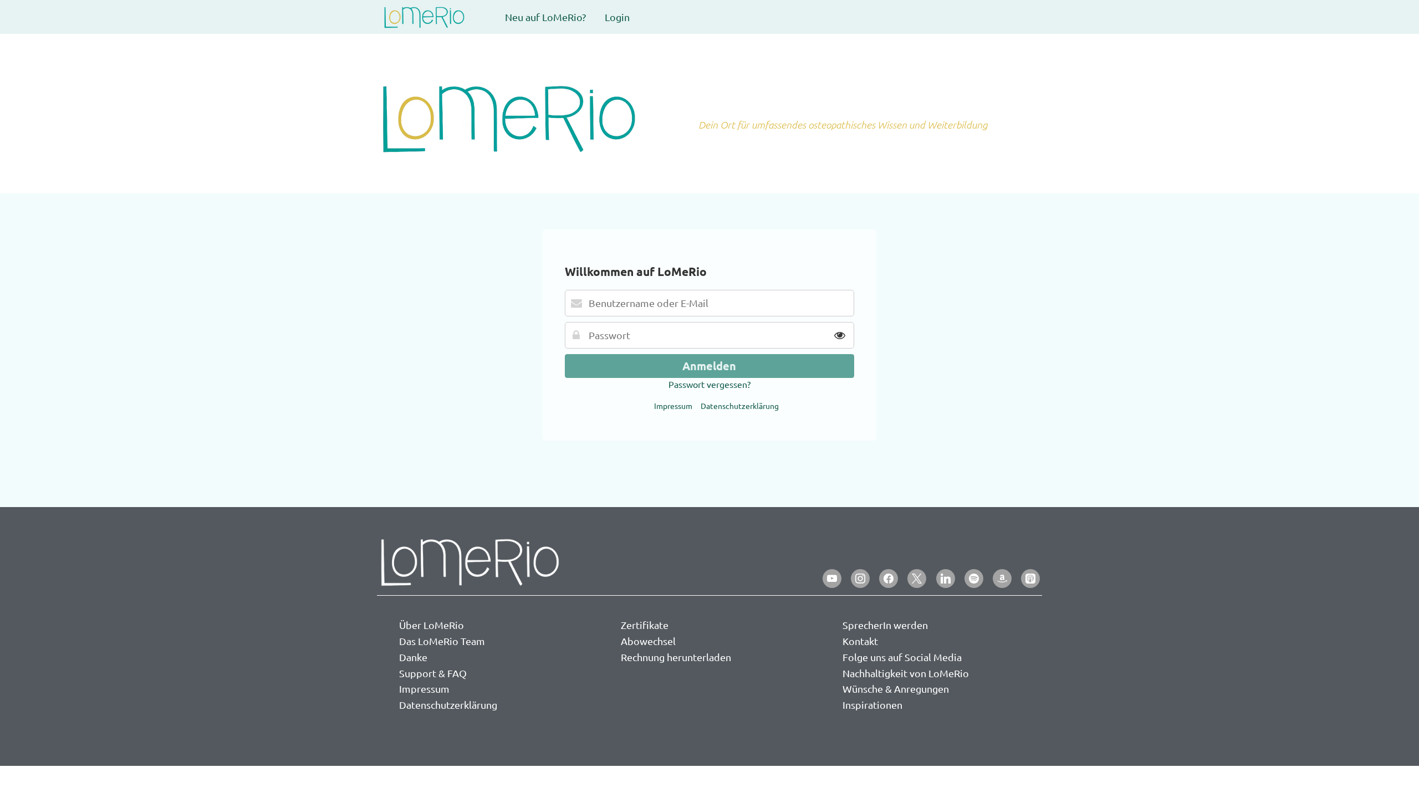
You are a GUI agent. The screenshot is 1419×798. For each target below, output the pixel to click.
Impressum (673, 406)
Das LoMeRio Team (442, 641)
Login (617, 17)
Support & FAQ (433, 673)
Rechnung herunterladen (676, 657)
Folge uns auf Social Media (902, 657)
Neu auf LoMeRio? (545, 17)
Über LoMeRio (431, 625)
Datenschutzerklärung (740, 406)
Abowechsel (648, 641)
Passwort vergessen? (709, 384)
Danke (413, 657)
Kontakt (860, 641)
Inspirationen (872, 704)
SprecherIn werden (885, 625)
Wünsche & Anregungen (896, 688)
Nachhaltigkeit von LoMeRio (906, 673)
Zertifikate (644, 625)
